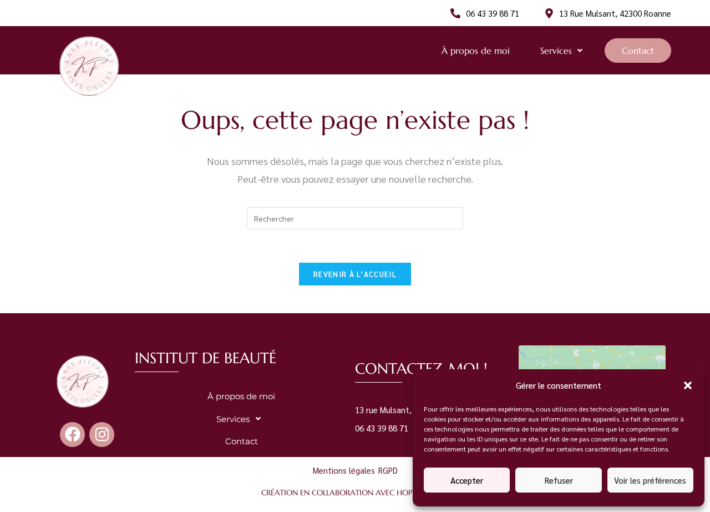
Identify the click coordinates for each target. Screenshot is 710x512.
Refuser (559, 480)
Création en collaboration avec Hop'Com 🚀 (355, 493)
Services (556, 50)
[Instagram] (101, 434)
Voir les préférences (650, 480)
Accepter (466, 480)
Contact (638, 50)
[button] (687, 385)
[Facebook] (72, 434)
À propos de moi (476, 50)
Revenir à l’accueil (355, 274)
